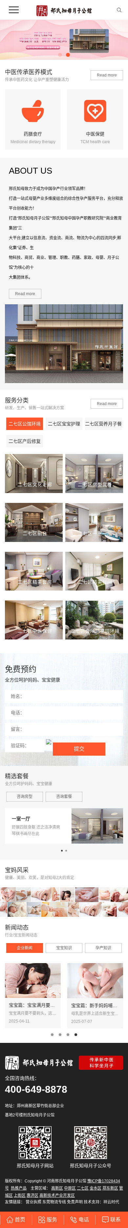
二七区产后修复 (25, 441)
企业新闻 (24, 948)
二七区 (83, 1188)
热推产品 (19, 1188)
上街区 (20, 1195)
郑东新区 (110, 1188)
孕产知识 (103, 948)
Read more (107, 75)
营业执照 (33, 1202)
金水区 (95, 1188)
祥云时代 (111, 1202)
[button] (60, 55)
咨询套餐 (64, 796)
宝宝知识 (64, 948)
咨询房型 (24, 796)
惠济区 (32, 1195)
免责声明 (75, 1202)
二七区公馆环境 (25, 423)
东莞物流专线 (54, 1202)
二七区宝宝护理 (64, 423)
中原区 (70, 1188)
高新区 (57, 1188)
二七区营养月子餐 (103, 423)
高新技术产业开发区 (57, 1195)
